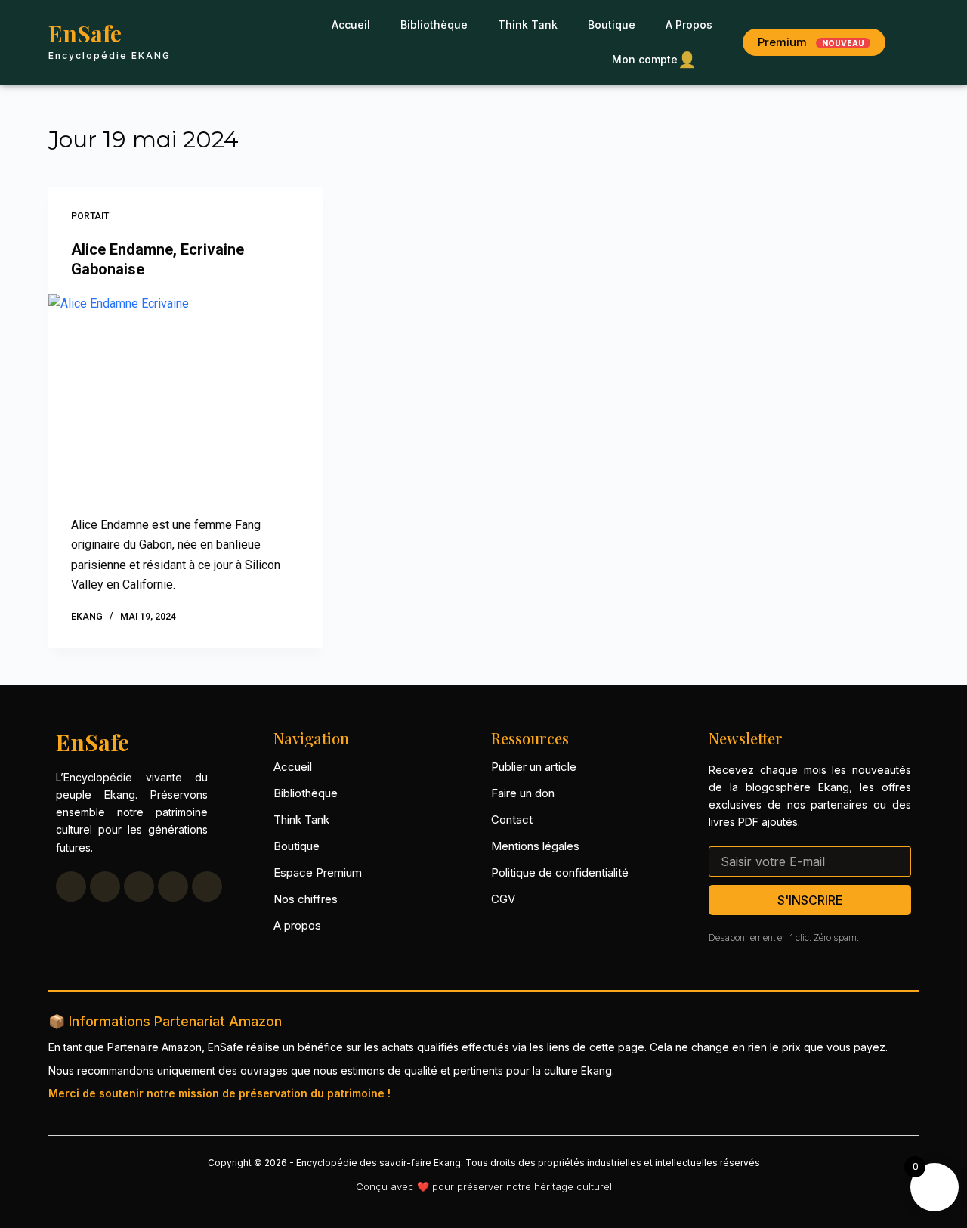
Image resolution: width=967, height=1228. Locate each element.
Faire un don (523, 793)
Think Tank (528, 24)
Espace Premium (317, 872)
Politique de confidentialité (560, 872)
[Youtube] (139, 886)
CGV (503, 899)
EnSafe (85, 33)
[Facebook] (71, 886)
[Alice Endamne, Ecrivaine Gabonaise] (185, 397)
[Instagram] (173, 886)
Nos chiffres (305, 899)
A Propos (689, 24)
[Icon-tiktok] (207, 886)
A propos (297, 925)
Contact (512, 819)
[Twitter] (105, 886)
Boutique (611, 24)
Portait (90, 216)
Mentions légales (535, 846)
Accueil (351, 24)
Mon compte (654, 60)
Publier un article (533, 766)
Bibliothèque (434, 24)
